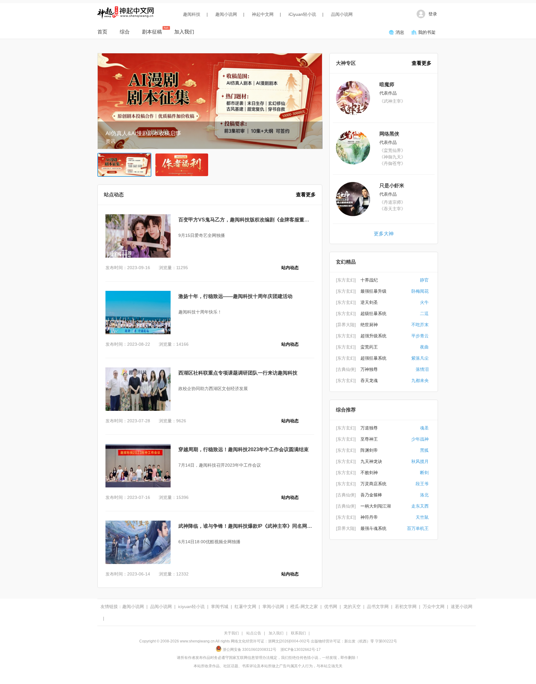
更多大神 (384, 233)
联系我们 (298, 633)
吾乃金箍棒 (371, 494)
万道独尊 (369, 427)
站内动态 (290, 267)
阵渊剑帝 (369, 450)
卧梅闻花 (420, 291)
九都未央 (420, 380)
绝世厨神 (369, 324)
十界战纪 (369, 280)
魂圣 (424, 427)
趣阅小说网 (226, 14)
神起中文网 (263, 14)
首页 (102, 31)
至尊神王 (369, 439)
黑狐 (424, 450)
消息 (399, 32)
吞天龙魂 (369, 380)
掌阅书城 (219, 606)
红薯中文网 (245, 606)
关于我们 (231, 633)
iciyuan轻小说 (191, 606)
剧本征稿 (152, 31)
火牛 (424, 302)
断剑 (424, 472)
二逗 (424, 313)
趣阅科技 (191, 14)
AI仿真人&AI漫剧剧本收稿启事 (143, 133)
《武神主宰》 (392, 101)
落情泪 (422, 369)
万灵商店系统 (373, 483)
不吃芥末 (420, 324)
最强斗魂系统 (373, 528)
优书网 (330, 606)
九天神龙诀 (371, 461)
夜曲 (424, 346)
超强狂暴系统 (373, 358)
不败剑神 (369, 472)
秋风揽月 (420, 461)
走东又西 (420, 506)
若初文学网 (406, 606)
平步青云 (420, 335)
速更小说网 (461, 606)
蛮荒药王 (369, 346)
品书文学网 (378, 606)
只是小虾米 (391, 185)
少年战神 (420, 439)
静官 (424, 280)
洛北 (424, 494)
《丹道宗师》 (392, 202)
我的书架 (427, 32)
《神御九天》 (392, 156)
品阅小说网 (342, 14)
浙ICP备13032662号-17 (300, 649)
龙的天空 (352, 606)
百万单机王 (418, 528)
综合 (125, 31)
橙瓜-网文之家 (304, 606)
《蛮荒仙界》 (392, 150)
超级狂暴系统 (373, 313)
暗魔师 (386, 84)
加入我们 (184, 31)
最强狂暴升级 (373, 291)
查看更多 (306, 194)
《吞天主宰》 (392, 208)
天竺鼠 (422, 517)
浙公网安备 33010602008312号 (249, 649)
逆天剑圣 (369, 302)
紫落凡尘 (420, 358)
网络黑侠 (389, 133)
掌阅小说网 (273, 606)
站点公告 (253, 633)
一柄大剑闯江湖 (375, 506)
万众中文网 (433, 606)
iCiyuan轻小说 (302, 14)
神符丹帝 (369, 517)
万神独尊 (369, 369)
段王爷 (422, 483)
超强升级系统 (373, 335)
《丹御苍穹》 (392, 163)
